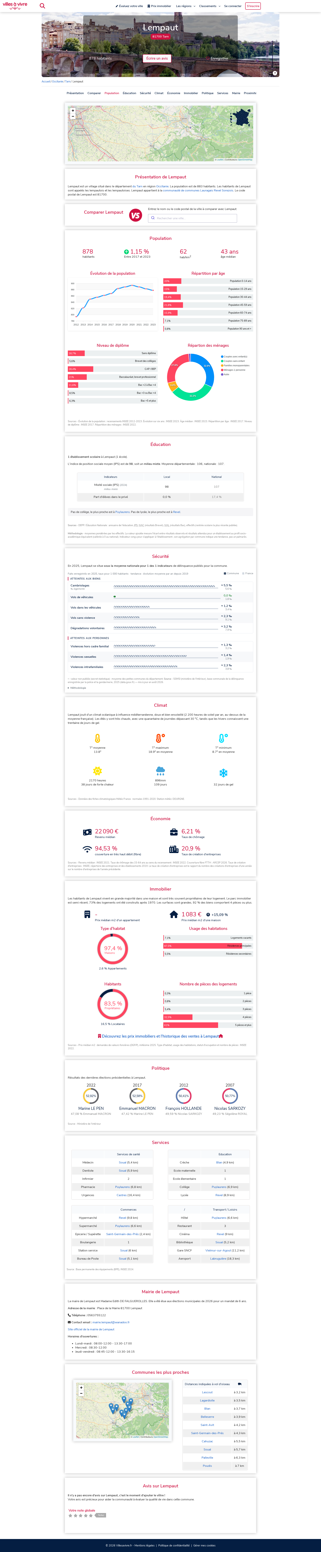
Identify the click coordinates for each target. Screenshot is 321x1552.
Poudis (207, 1466)
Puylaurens (122, 512)
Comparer (94, 93)
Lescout (207, 1392)
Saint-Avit (207, 1425)
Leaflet (220, 159)
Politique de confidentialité (174, 1545)
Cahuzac (207, 1441)
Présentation (75, 93)
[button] (73, 111)
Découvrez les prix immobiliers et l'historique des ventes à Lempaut (160, 1036)
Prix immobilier (161, 6)
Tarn (67, 81)
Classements (207, 6)
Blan (219, 1162)
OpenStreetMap (245, 159)
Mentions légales (144, 1545)
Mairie (236, 93)
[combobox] (192, 218)
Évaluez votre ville (131, 6)
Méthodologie (78, 688)
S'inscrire (253, 6)
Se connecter (232, 6)
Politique (207, 93)
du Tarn (137, 186)
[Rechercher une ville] (42, 6)
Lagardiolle (207, 1400)
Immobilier (191, 93)
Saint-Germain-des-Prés (122, 1234)
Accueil (46, 81)
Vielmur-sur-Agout (218, 1250)
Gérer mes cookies (204, 1545)
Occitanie (57, 81)
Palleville (207, 1458)
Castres (122, 1195)
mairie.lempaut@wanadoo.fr (111, 1322)
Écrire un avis (157, 58)
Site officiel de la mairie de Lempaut (91, 1329)
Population (112, 93)
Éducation (129, 93)
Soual (122, 1162)
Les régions (184, 6)
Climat (159, 93)
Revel (176, 512)
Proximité (250, 93)
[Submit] (152, 218)
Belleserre (207, 1417)
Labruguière (218, 1259)
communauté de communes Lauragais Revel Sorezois (198, 190)
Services (222, 93)
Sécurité (145, 93)
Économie (173, 93)
